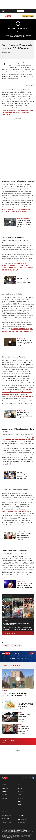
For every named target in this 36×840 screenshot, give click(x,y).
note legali (5, 818)
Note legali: (5, 811)
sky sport (5, 788)
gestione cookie (7, 815)
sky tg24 (4, 791)
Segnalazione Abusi (8, 837)
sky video (5, 794)
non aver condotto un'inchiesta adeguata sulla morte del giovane (17, 392)
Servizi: (20, 784)
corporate (21, 823)
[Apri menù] (2, 16)
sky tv (20, 788)
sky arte (4, 798)
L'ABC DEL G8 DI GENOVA (20, 329)
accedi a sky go (27, 778)
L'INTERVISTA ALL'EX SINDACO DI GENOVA (16, 209)
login (32, 11)
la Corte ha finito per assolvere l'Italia (20, 396)
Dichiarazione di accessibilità (23, 818)
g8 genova (16, 645)
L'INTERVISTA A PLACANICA (11, 112)
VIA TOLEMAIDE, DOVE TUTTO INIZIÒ (14, 211)
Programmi (21, 804)
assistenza (23, 831)
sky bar (20, 798)
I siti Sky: (4, 784)
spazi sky (20, 801)
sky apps (20, 791)
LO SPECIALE (26, 112)
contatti (28, 831)
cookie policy (22, 815)
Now (19, 794)
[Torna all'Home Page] (8, 16)
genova (6, 645)
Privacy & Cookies (12, 830)
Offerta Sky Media (7, 823)
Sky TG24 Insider (28, 16)
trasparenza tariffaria (15, 831)
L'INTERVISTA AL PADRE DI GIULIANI (21, 110)
